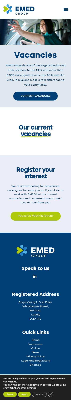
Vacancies (35, 344)
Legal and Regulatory (35, 360)
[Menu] (66, 9)
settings (31, 388)
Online (35, 348)
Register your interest (35, 216)
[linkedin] (35, 277)
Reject (24, 394)
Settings (39, 394)
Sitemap (35, 365)
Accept (10, 394)
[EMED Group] (18, 14)
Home (36, 340)
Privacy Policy (35, 356)
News (35, 352)
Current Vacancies (35, 96)
